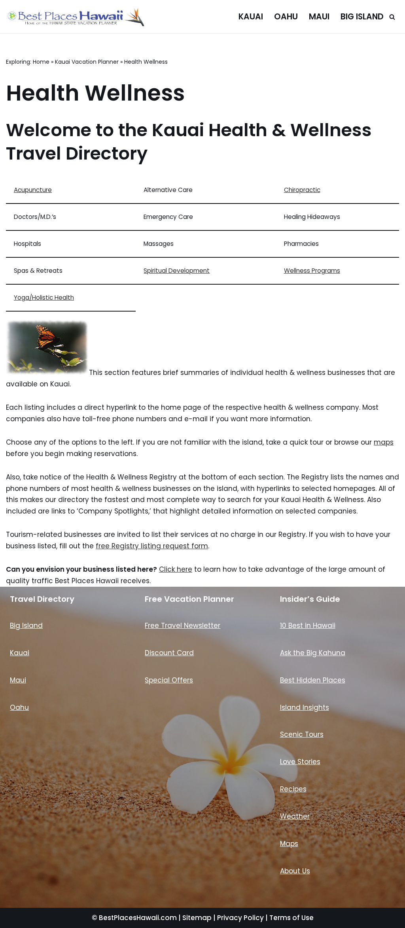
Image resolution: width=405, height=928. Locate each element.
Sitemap (197, 917)
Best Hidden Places (312, 680)
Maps (289, 843)
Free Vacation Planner (189, 599)
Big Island (362, 16)
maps (384, 442)
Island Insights (304, 707)
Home (41, 62)
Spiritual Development (177, 270)
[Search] (392, 17)
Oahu (286, 16)
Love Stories (300, 761)
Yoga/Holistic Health (44, 297)
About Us (295, 871)
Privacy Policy (240, 917)
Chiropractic (302, 190)
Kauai (250, 16)
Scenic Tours (302, 734)
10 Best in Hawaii (307, 625)
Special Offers (169, 680)
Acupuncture (33, 190)
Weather (295, 816)
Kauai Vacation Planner (87, 62)
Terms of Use (291, 917)
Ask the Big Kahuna (312, 653)
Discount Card (169, 653)
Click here (175, 569)
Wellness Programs (312, 270)
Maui (319, 16)
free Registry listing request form (152, 546)
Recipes (293, 789)
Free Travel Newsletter (182, 625)
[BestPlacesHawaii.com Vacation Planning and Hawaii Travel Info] (75, 16)
